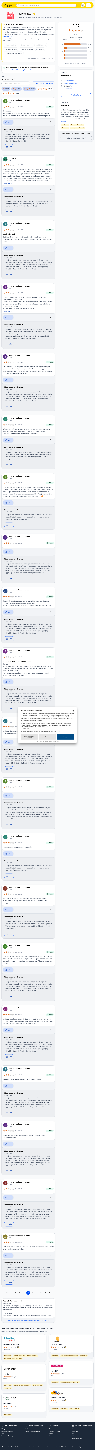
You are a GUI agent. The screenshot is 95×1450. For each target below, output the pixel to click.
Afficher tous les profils (75, 138)
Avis (2, 1433)
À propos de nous (54, 1431)
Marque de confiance (8, 1429)
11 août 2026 (19, 107)
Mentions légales (7, 1447)
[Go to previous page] (11, 1293)
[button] (83, 5)
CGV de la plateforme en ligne (71, 1447)
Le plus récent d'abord (44, 83)
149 (41, 1293)
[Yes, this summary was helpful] (49, 58)
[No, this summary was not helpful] (52, 58)
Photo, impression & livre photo (13, 1358)
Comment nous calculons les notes (75, 63)
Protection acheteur (7, 1431)
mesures (8, 1306)
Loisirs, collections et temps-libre (70, 1382)
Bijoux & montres (37, 1385)
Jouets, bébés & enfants (77, 127)
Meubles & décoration (77, 125)
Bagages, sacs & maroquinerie (22, 1385)
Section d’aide (29, 1429)
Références (75, 1436)
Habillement (65, 125)
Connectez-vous (77, 1438)
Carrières (51, 1436)
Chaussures (65, 127)
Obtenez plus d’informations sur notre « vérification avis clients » (28, 1320)
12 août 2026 (8, 131)
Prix (73, 1433)
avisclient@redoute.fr (70, 83)
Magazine (52, 1429)
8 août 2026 (18, 787)
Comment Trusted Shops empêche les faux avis (21, 70)
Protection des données (23, 1447)
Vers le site (75, 95)
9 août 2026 (18, 425)
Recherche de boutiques (32, 1431)
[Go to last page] (50, 1293)
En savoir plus (68, 88)
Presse (51, 1433)
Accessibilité (55, 1447)
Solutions (75, 1431)
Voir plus (63, 121)
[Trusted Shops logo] (8, 5)
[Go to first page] (7, 1293)
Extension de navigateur (8, 1436)
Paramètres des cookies (41, 1447)
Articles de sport (74, 1408)
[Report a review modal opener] (51, 122)
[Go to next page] (46, 1293)
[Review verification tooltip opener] (34, 13)
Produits (74, 1429)
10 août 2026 (19, 165)
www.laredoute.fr (69, 80)
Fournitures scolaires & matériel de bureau (25, 1355)
